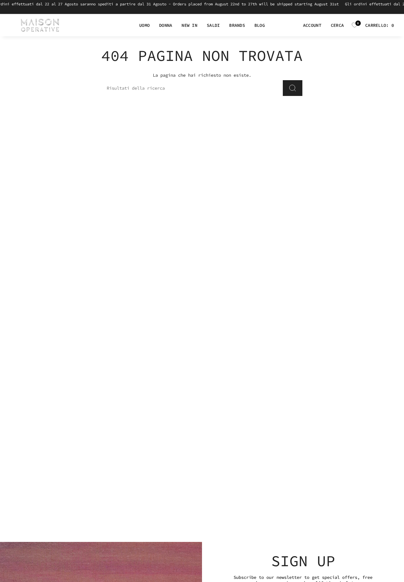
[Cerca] (292, 88)
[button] (144, 25)
